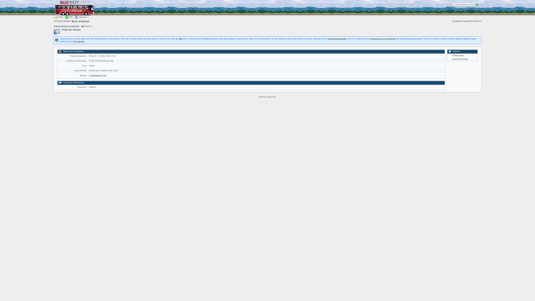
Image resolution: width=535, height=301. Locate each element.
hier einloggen (79, 41)
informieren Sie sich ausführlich (383, 39)
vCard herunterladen (460, 59)
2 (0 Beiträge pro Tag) (97, 75)
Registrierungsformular (337, 39)
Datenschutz (272, 97)
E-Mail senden (458, 55)
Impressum (262, 97)
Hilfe (180, 39)
